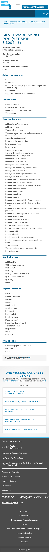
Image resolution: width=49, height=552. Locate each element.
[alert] (35, 7)
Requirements (24, 516)
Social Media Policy (24, 533)
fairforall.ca (6, 486)
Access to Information (11, 472)
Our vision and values (11, 381)
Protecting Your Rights (11, 477)
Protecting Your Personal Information (24, 520)
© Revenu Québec (24, 550)
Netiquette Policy (24, 537)
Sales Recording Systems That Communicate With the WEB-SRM (24, 23)
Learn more (24, 385)
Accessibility (24, 511)
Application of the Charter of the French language (24, 529)
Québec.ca (6, 490)
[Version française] (18, 6)
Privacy (24, 524)
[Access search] (38, 13)
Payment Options (9, 481)
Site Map (24, 542)
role (44, 381)
